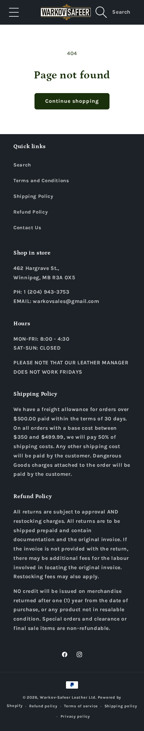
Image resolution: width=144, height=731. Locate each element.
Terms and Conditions (41, 181)
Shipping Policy (33, 196)
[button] (14, 12)
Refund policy (43, 706)
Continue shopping (72, 101)
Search (22, 165)
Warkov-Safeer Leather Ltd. (68, 697)
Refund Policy (30, 212)
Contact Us (27, 228)
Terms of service (81, 706)
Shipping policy (120, 706)
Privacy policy (75, 716)
